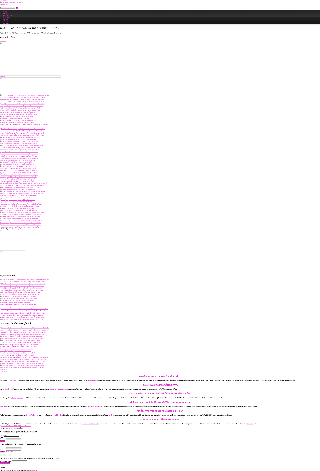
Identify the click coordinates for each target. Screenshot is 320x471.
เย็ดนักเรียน (65, 389)
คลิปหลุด (13, 398)
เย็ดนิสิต (91, 424)
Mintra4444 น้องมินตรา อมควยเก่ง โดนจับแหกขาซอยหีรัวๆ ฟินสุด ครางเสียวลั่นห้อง (24, 97)
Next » (25, 229)
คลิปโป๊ (5, 13)
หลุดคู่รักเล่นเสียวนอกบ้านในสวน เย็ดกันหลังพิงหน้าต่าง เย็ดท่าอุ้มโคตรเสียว (22, 135)
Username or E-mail (5, 461)
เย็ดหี (156, 380)
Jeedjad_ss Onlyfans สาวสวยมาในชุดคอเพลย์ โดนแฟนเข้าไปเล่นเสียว (19, 227)
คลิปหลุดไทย (4, 406)
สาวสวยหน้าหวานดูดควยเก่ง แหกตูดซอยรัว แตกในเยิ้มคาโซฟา (18, 114)
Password (3, 439)
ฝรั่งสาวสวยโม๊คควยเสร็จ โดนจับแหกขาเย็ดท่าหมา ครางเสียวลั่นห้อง (20, 110)
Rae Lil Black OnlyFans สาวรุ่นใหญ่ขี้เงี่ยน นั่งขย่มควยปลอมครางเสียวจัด (20, 147)
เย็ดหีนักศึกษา (98, 406)
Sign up (2, 440)
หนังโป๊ (110, 415)
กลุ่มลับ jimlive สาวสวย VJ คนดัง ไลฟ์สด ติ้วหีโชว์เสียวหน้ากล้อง (18, 198)
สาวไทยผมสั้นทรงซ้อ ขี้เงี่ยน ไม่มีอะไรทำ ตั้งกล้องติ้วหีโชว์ (17, 164)
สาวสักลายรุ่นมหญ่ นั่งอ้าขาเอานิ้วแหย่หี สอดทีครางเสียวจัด (17, 122)
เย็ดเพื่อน (96, 424)
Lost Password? (8, 451)
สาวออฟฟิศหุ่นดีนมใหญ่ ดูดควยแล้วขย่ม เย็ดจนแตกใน (15, 118)
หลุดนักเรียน (52, 389)
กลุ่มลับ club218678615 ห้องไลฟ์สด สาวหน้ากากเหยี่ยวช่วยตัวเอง (18, 172)
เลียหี (89, 380)
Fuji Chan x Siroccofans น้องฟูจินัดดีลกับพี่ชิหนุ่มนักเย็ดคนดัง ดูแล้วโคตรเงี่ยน (22, 131)
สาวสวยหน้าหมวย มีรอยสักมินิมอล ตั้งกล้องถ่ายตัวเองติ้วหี (17, 181)
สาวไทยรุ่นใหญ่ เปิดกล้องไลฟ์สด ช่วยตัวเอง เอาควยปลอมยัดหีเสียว (19, 218)
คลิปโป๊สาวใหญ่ (58, 415)
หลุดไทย (93, 380)
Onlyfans (5, 19)
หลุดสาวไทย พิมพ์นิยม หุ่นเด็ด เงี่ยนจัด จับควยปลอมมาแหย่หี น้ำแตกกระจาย (22, 193)
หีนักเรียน (59, 389)
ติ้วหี (27, 415)
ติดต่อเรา (6, 23)
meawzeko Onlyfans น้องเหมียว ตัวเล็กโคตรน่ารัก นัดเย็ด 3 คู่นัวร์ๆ (18, 189)
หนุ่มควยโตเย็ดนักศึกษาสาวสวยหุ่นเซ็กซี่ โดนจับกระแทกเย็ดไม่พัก (19, 152)
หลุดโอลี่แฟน (32, 415)
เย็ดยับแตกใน (7, 17)
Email (1, 437)
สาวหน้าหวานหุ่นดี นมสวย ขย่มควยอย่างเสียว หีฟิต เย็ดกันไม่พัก (18, 139)
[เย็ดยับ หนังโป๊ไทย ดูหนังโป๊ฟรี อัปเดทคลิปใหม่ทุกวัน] (12, 4)
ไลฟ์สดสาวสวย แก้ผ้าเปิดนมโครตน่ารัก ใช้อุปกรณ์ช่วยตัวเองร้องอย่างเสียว (21, 214)
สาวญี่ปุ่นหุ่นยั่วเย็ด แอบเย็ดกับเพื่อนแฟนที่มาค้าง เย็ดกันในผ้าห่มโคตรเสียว (21, 106)
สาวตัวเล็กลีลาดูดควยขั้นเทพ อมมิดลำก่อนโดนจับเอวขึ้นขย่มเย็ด (18, 143)
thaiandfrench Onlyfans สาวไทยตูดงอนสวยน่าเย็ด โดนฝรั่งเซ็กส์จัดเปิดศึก (20, 223)
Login (2, 451)
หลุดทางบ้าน (85, 424)
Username (3, 435)
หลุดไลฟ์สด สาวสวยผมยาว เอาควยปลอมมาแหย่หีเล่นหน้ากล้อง (18, 156)
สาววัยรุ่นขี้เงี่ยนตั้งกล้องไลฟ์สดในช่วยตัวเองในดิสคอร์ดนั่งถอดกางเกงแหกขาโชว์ (23, 185)
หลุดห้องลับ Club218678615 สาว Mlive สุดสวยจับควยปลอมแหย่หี (18, 160)
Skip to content (4, 0)
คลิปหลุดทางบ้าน (8, 15)
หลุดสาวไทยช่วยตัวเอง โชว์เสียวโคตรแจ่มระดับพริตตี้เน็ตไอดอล (18, 210)
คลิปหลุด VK (7, 21)
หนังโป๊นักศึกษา (89, 406)
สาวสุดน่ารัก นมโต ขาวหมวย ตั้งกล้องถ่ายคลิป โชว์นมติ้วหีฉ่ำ (18, 168)
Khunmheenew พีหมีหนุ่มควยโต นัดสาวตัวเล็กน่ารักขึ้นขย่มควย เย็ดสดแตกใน (22, 101)
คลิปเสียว (7, 389)
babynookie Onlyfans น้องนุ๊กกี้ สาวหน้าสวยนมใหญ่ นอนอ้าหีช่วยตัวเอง (20, 206)
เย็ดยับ (5, 11)
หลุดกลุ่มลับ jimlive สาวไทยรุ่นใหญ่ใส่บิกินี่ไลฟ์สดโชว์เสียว (17, 202)
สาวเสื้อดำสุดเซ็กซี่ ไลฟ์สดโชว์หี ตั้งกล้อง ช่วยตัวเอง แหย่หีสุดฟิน (18, 177)
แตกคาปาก (20, 398)
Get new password (5, 463)
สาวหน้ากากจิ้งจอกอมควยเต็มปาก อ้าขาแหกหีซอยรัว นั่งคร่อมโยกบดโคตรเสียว (23, 127)
